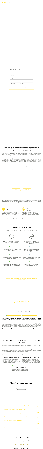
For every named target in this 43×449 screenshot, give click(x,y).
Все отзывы (21, 388)
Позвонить (27, 189)
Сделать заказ (21, 444)
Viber (16, 189)
